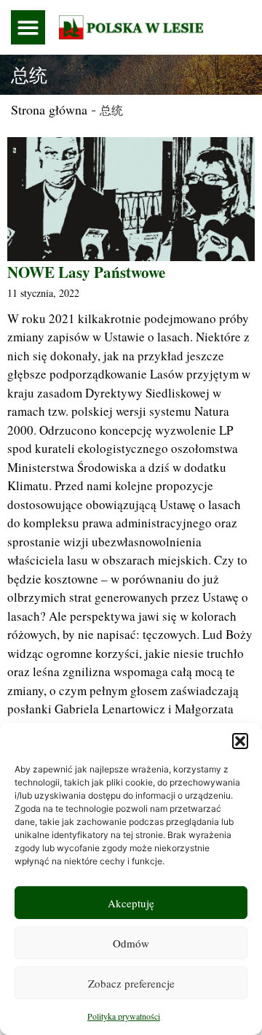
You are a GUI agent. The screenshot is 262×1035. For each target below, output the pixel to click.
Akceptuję (131, 903)
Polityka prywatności (123, 1016)
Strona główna (49, 109)
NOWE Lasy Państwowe (86, 272)
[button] (240, 741)
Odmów (131, 943)
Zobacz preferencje (131, 983)
